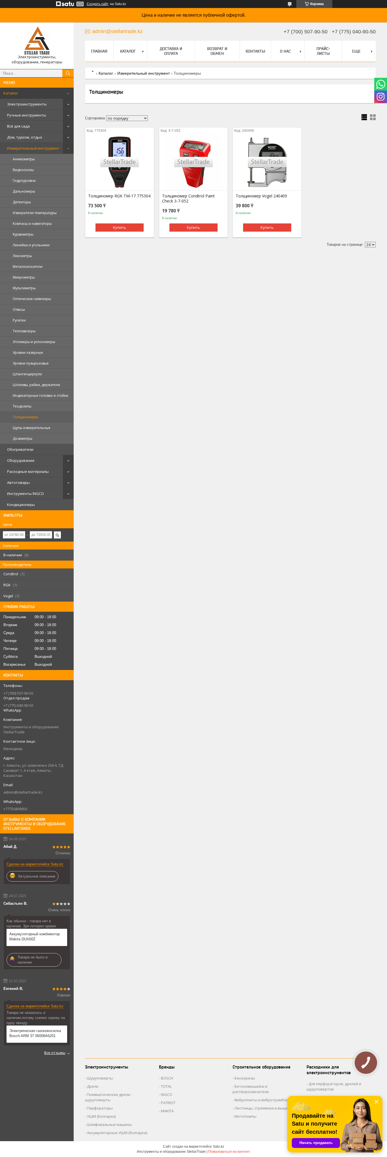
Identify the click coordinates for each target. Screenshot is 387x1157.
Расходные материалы (28, 471)
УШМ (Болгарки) (101, 1116)
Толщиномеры (25, 417)
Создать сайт (98, 4)
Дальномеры (24, 191)
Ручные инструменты (26, 115)
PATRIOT (168, 1102)
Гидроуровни (24, 180)
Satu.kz (218, 1147)
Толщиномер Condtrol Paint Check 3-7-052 (188, 198)
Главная (99, 51)
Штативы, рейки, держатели (36, 384)
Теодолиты (22, 406)
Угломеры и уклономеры (34, 341)
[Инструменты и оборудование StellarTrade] (36, 41)
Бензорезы (245, 1078)
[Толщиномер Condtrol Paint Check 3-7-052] (193, 162)
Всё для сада (18, 126)
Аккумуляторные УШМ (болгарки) (117, 1132)
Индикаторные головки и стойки (40, 395)
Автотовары (18, 482)
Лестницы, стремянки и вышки (262, 1108)
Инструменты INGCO (25, 493)
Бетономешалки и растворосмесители (251, 1089)
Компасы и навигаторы (32, 223)
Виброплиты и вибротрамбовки (264, 1099)
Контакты (255, 51)
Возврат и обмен (217, 51)
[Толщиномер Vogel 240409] (267, 162)
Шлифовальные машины (109, 1124)
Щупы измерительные (31, 427)
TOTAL (166, 1086)
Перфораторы (100, 1108)
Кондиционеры (21, 504)
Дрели (92, 1086)
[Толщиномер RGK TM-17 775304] (119, 162)
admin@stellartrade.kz (22, 792)
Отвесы (19, 309)
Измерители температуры (35, 212)
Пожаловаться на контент (229, 1152)
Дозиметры (22, 438)
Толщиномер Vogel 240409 (261, 196)
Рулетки (19, 320)
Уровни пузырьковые (31, 363)
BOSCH (167, 1078)
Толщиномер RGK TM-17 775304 (119, 196)
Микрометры (24, 277)
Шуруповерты (100, 1078)
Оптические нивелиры (32, 298)
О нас (285, 51)
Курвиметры (23, 234)
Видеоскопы (23, 169)
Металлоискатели (27, 266)
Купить (119, 227)
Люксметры (22, 255)
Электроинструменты (27, 104)
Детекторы (22, 202)
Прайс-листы (323, 51)
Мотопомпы (245, 1116)
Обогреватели (20, 449)
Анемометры (24, 159)
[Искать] (68, 73)
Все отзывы (54, 1052)
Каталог (10, 93)
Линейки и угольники (31, 245)
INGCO (166, 1094)
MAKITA (167, 1110)
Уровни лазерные (28, 352)
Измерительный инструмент (33, 148)
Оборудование (21, 460)
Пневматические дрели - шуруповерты (108, 1097)
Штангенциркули (27, 374)
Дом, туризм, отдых (24, 137)
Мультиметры (24, 288)
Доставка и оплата (171, 51)
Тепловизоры (24, 331)
